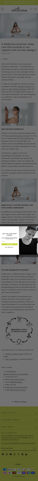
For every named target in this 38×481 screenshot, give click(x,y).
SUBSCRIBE (9, 244)
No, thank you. (9, 247)
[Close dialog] (37, 227)
